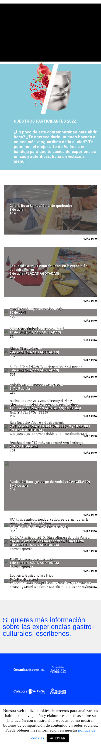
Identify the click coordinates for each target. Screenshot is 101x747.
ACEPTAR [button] (57, 738)
